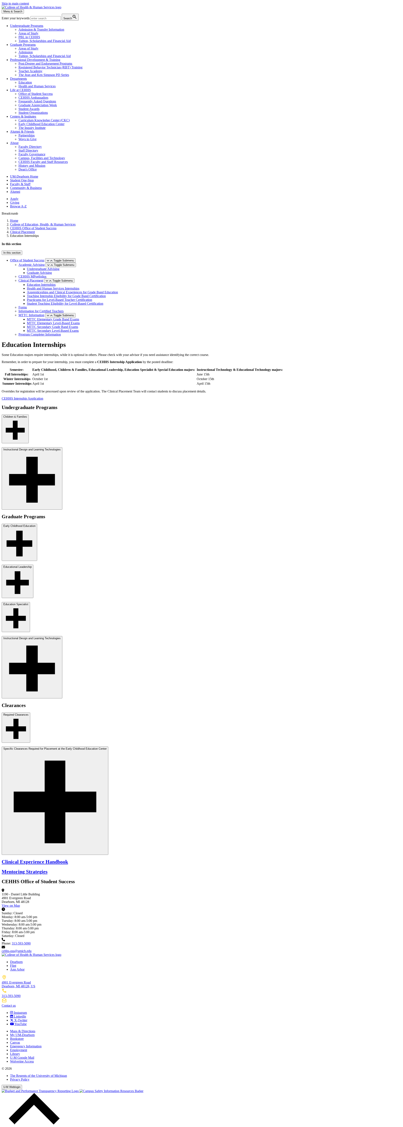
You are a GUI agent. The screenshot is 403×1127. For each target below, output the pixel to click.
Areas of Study (28, 33)
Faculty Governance (31, 154)
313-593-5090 (21, 943)
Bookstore (17, 1038)
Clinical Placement (22, 232)
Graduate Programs (23, 44)
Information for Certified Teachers (41, 311)
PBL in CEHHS (29, 37)
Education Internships (41, 284)
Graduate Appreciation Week (37, 105)
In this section (12, 252)
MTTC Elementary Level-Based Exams (53, 323)
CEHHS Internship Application (22, 398)
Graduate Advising (39, 272)
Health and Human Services (37, 86)
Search (70, 17)
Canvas (15, 1042)
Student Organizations (33, 112)
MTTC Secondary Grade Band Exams (52, 327)
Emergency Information (26, 1046)
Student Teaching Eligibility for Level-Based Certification (65, 303)
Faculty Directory (30, 146)
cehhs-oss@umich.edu (16, 951)
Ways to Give (27, 139)
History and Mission (31, 165)
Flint (13, 965)
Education (25, 82)
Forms (22, 307)
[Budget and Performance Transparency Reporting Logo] (41, 1091)
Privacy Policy (19, 1079)
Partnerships (26, 135)
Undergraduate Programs (26, 26)
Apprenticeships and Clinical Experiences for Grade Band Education (72, 292)
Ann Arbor (17, 969)
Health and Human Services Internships (53, 288)
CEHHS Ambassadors (33, 97)
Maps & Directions (22, 1031)
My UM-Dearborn (22, 1035)
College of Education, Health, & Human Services (43, 224)
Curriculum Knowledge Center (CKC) (44, 120)
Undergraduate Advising (43, 269)
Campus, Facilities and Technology (41, 158)
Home (14, 220)
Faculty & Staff (20, 184)
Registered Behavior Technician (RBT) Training (50, 67)
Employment (18, 1050)
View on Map (11, 905)
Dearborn (16, 962)
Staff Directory (28, 150)
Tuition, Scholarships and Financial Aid (44, 41)
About (14, 143)
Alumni (15, 191)
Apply (14, 199)
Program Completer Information (39, 334)
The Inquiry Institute (32, 128)
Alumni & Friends (22, 131)
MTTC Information (31, 315)
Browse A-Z (18, 206)
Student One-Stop (22, 180)
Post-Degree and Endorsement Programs (45, 63)
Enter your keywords (16, 18)
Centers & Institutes (23, 116)
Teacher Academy (30, 71)
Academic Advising (31, 264)
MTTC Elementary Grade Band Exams (53, 319)
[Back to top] (33, 1123)
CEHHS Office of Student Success (33, 228)
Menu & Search (12, 11)
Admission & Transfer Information (41, 29)
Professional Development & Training (35, 60)
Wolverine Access (22, 1061)
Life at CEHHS (20, 90)
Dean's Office (27, 169)
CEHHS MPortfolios (32, 276)
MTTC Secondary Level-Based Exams (53, 330)
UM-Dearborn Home (24, 176)
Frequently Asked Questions (37, 101)
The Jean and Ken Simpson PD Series (43, 75)
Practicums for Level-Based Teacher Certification (59, 300)
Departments (18, 78)
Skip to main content (15, 3)
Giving (14, 202)
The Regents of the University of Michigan (38, 1075)
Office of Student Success (35, 94)
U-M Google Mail (22, 1057)
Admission (25, 52)
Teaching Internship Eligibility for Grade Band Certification (66, 296)
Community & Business (26, 188)
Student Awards (28, 109)
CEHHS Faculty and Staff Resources (43, 162)
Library (15, 1054)
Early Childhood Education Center (41, 124)
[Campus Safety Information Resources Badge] (111, 1091)
